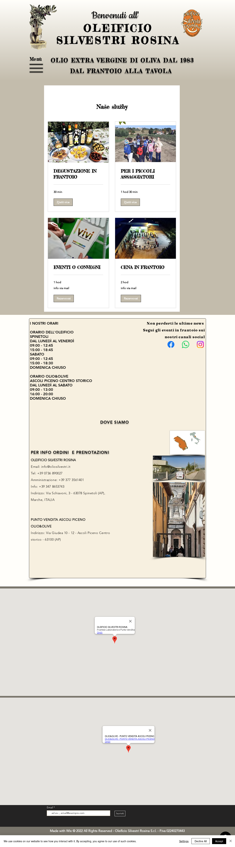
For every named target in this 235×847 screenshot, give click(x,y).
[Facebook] (171, 344)
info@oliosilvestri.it (55, 467)
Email (50, 807)
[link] (78, 174)
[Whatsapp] (185, 344)
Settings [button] (184, 841)
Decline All (201, 841)
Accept (219, 841)
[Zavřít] (230, 841)
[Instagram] (200, 344)
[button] (36, 68)
